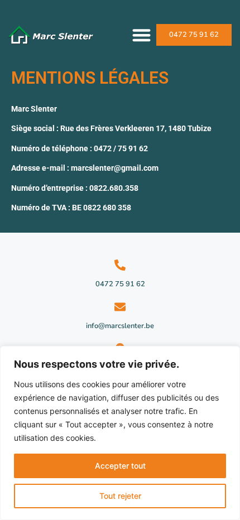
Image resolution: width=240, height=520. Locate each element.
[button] (142, 35)
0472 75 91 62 (120, 284)
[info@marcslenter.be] (120, 306)
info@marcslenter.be (120, 326)
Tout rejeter (120, 495)
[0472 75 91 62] (120, 265)
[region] (120, 433)
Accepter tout (120, 465)
